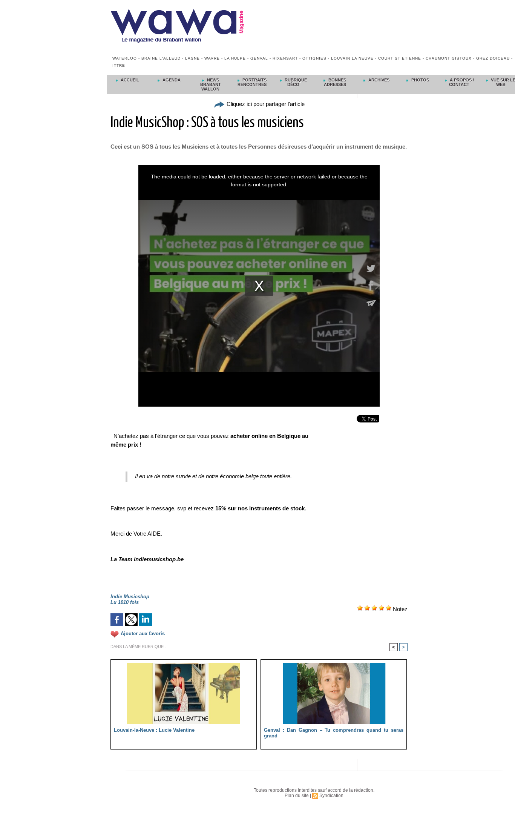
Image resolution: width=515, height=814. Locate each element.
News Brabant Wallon (210, 84)
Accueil (129, 80)
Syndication (331, 795)
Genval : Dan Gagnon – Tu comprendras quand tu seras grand (333, 733)
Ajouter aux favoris (143, 634)
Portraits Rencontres (252, 82)
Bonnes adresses (335, 82)
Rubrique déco (295, 82)
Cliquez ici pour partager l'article (265, 104)
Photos (419, 80)
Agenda (171, 80)
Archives (378, 80)
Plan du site (297, 795)
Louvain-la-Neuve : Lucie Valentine (154, 730)
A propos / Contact (461, 82)
